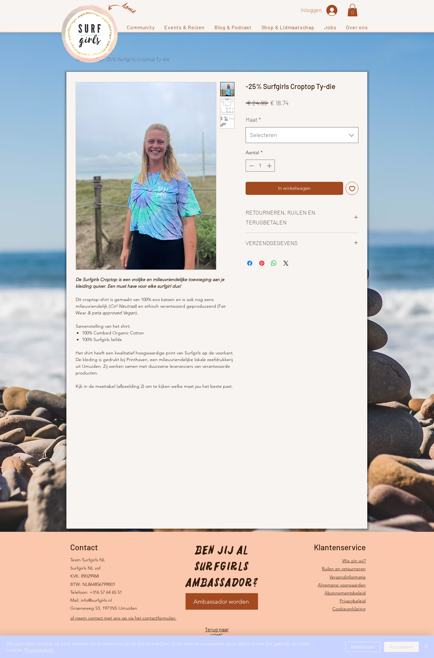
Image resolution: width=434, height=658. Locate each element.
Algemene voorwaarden (342, 585)
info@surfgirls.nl (96, 600)
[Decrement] (251, 166)
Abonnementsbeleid (345, 593)
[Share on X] (286, 263)
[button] (140, 27)
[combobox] (302, 135)
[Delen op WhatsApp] (274, 263)
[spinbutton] (260, 166)
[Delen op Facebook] (250, 263)
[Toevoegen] (352, 188)
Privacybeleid (353, 601)
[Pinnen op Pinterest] (262, 263)
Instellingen (363, 647)
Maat (253, 119)
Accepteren (401, 647)
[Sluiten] (426, 647)
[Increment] (270, 166)
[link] (352, 10)
